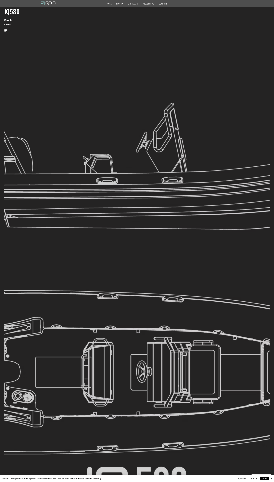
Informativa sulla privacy (93, 478)
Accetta (264, 478)
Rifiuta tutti (253, 478)
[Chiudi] (271, 478)
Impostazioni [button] (242, 478)
